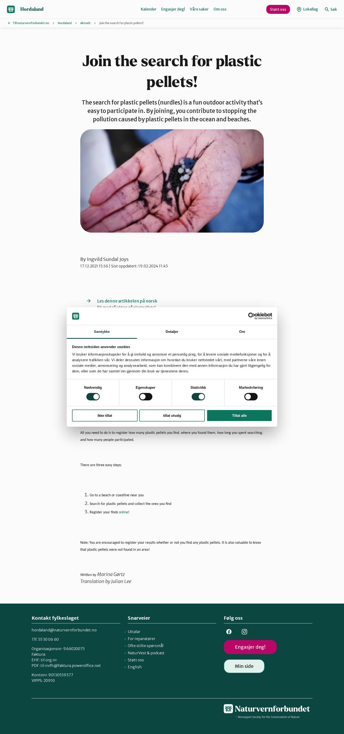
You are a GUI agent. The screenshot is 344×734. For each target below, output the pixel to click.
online (123, 512)
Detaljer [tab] (172, 332)
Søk (333, 9)
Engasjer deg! (173, 9)
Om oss (220, 9)
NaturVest (137, 653)
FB (229, 631)
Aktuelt (85, 23)
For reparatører (141, 638)
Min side (244, 666)
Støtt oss (278, 9)
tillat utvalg (172, 415)
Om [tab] (242, 332)
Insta (244, 631)
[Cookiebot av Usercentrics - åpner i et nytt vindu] (251, 316)
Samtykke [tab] (102, 332)
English (135, 667)
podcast (157, 653)
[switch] (145, 396)
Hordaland (32, 9)
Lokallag (310, 9)
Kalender (149, 9)
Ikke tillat (105, 415)
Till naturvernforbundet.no (31, 23)
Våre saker (199, 9)
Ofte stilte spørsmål (146, 645)
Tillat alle (239, 415)
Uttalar (134, 631)
